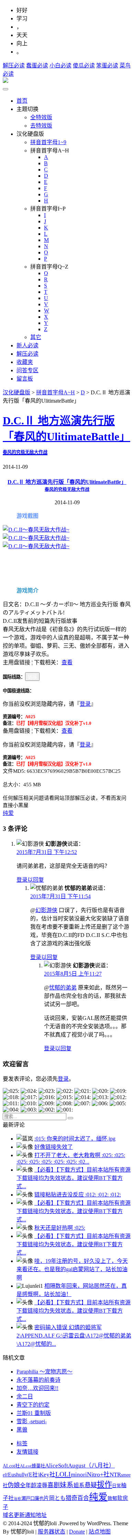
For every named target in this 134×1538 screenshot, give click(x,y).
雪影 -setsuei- (31, 1421)
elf (5, 1475)
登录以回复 (30, 880)
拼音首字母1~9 (48, 142)
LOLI (63, 1474)
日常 (116, 1485)
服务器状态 (51, 1532)
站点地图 (100, 1532)
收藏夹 (24, 362)
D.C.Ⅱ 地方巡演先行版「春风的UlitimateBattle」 (66, 434)
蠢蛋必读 (37, 65)
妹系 (67, 1485)
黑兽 (21, 1430)
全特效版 (41, 117)
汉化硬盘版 (16, 392)
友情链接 (27, 1452)
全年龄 (28, 1485)
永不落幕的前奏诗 (38, 1380)
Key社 (47, 1474)
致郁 (112, 1498)
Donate (77, 1532)
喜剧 (53, 1485)
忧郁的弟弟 (63, 988)
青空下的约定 (32, 1405)
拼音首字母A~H (55, 392)
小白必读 (60, 65)
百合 (83, 1498)
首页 (21, 101)
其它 (35, 337)
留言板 (24, 379)
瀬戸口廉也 (32, 1498)
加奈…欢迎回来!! (37, 1388)
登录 (85, 704)
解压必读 (14, 65)
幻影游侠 (46, 910)
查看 (67, 662)
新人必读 (27, 345)
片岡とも (55, 1498)
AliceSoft (56, 1465)
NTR (115, 1474)
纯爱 (8, 813)
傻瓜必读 (84, 65)
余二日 (24, 1396)
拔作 (104, 1484)
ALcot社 (11, 1466)
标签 (21, 1443)
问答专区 (27, 370)
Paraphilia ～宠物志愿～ (44, 1372)
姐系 (79, 1485)
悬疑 (91, 1485)
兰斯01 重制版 (33, 1413)
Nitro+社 (98, 1474)
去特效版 (41, 126)
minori (79, 1474)
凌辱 (41, 1485)
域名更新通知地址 (25, 1515)
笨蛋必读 (107, 65)
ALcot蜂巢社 (32, 1466)
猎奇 (71, 1498)
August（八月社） (91, 1465)
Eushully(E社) (24, 1475)
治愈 (17, 1499)
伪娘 (14, 1485)
